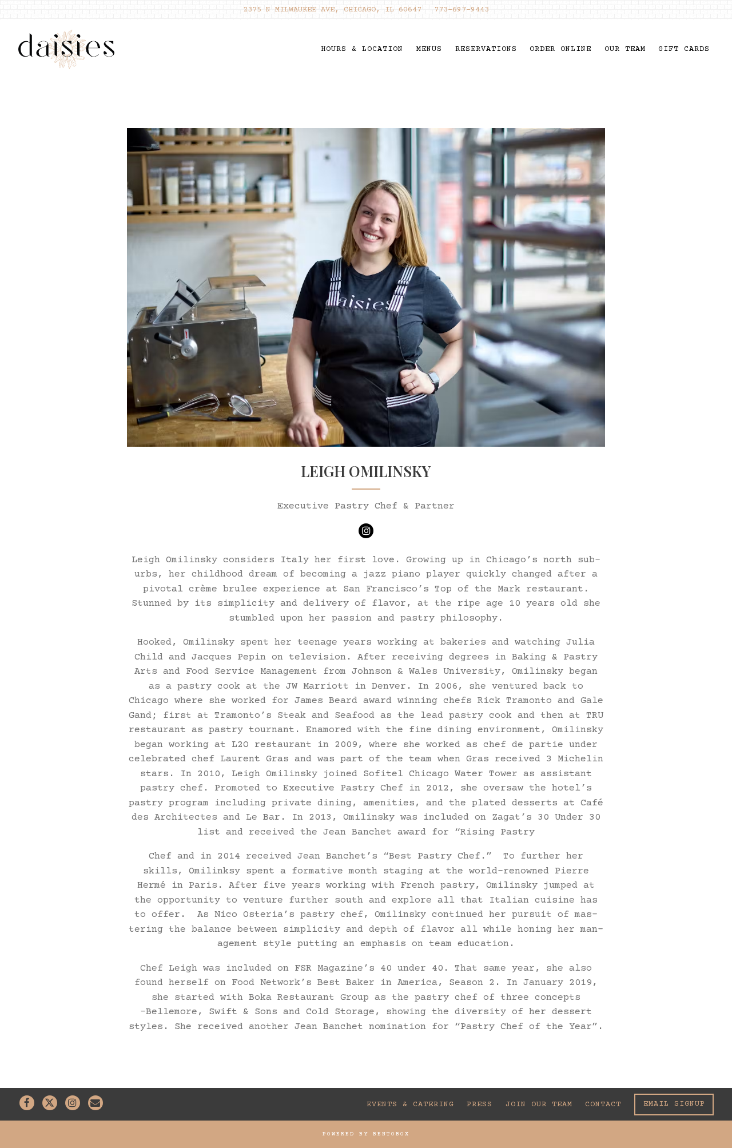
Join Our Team (539, 1104)
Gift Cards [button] (684, 49)
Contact (603, 1104)
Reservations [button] (486, 49)
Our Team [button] (625, 49)
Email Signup (674, 1104)
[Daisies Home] (67, 49)
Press (479, 1104)
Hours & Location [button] (362, 49)
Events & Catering (410, 1104)
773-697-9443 (461, 9)
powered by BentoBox (366, 1134)
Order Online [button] (560, 49)
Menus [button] (429, 49)
